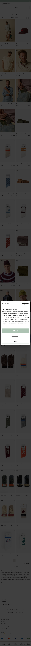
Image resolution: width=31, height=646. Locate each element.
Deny (15, 341)
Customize (15, 336)
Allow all (15, 330)
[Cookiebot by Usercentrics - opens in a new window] (22, 303)
